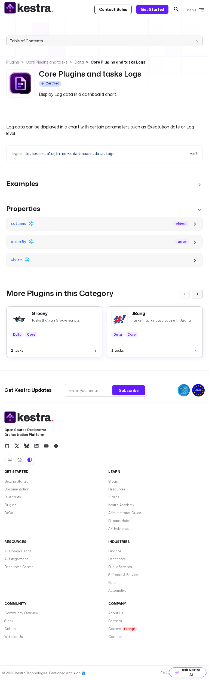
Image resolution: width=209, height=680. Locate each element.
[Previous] (184, 294)
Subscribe (129, 390)
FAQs (8, 513)
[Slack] (56, 445)
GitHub (10, 629)
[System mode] (29, 459)
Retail (112, 582)
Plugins (12, 62)
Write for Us (13, 636)
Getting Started (16, 481)
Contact (115, 636)
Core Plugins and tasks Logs (118, 62)
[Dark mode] (20, 459)
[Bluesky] (26, 445)
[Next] (197, 294)
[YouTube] (46, 445)
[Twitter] (17, 445)
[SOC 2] (183, 390)
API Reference (118, 528)
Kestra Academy (121, 505)
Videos (113, 497)
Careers (121, 629)
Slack (8, 621)
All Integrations (16, 559)
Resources (116, 489)
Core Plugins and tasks (47, 62)
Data (79, 62)
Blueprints (12, 497)
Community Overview (21, 613)
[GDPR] (198, 390)
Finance (114, 551)
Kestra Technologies (31, 673)
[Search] (176, 9)
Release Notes (119, 520)
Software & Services (124, 574)
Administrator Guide (124, 513)
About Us (115, 613)
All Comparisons (18, 551)
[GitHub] (7, 445)
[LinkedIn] (36, 445)
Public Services (120, 567)
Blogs (113, 481)
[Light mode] (10, 459)
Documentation (16, 489)
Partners (115, 621)
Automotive (117, 590)
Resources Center (18, 567)
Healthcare (117, 559)
